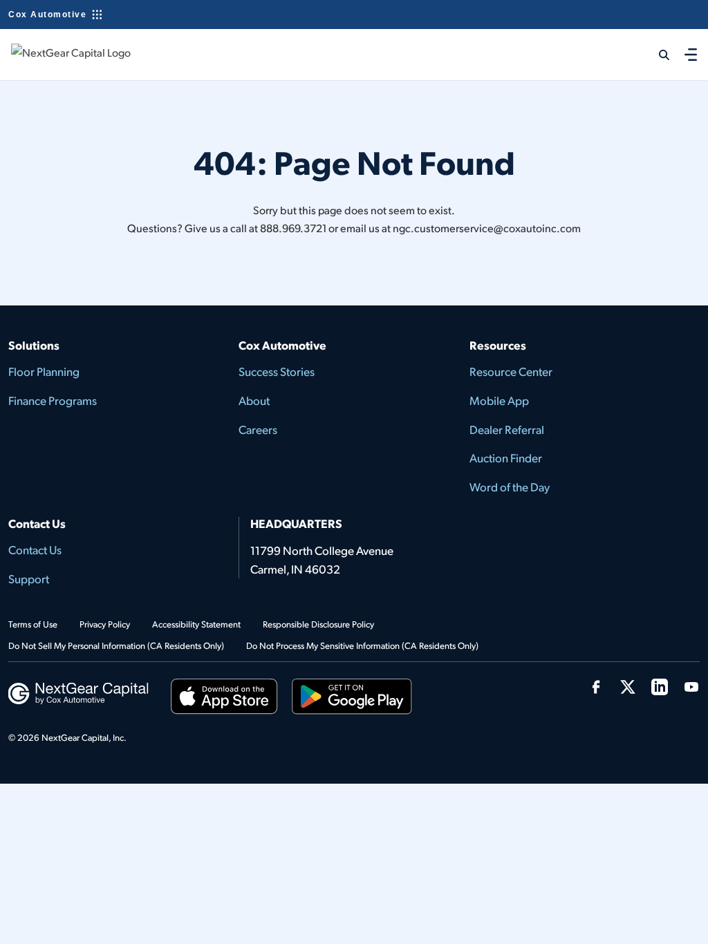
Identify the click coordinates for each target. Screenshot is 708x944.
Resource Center (510, 371)
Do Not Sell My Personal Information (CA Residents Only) (116, 645)
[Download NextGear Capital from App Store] (224, 699)
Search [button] (655, 54)
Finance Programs (52, 400)
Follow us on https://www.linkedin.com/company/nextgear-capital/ (659, 687)
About (254, 400)
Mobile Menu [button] (690, 54)
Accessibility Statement (196, 624)
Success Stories (277, 371)
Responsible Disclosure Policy (318, 624)
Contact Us (35, 549)
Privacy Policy (105, 624)
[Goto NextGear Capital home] (78, 691)
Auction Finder (505, 457)
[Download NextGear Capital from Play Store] (352, 699)
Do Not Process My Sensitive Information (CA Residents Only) (362, 645)
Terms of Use (32, 624)
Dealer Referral (506, 429)
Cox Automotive (47, 14)
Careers (258, 429)
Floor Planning (44, 371)
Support (28, 578)
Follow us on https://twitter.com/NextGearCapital (628, 687)
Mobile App (499, 400)
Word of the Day (509, 486)
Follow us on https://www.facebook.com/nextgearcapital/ (596, 687)
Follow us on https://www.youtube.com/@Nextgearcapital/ (691, 687)
